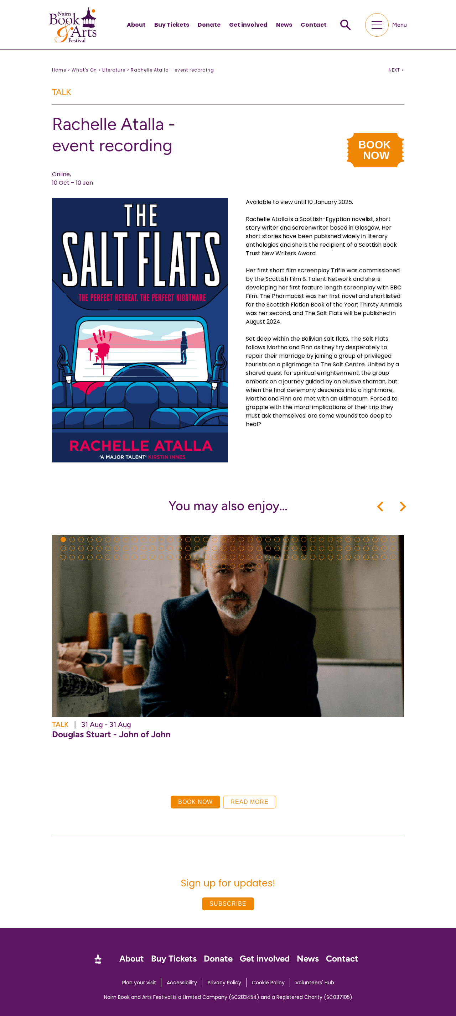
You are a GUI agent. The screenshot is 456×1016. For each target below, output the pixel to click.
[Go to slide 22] (250, 539)
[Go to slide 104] (303, 557)
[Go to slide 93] (205, 557)
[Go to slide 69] (330, 548)
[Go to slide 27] (294, 539)
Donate (209, 25)
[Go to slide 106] (321, 557)
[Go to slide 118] (223, 566)
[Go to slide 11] (152, 539)
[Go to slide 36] (375, 539)
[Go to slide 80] (90, 557)
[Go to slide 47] (134, 548)
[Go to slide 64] (286, 548)
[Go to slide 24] (268, 539)
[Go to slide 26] (286, 539)
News (284, 25)
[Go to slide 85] (134, 557)
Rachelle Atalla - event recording (172, 70)
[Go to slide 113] (384, 557)
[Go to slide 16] (197, 539)
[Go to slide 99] (259, 557)
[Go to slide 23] (259, 539)
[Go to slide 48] (143, 548)
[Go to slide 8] (125, 539)
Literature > (115, 70)
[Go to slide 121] (250, 566)
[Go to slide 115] (197, 566)
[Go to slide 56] (214, 548)
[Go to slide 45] (116, 548)
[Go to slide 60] (250, 548)
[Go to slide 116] (205, 566)
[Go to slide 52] (179, 548)
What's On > (86, 70)
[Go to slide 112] (375, 557)
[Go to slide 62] (268, 548)
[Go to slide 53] (188, 548)
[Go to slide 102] (286, 557)
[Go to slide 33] (348, 539)
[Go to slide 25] (277, 539)
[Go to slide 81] (99, 557)
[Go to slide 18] (214, 539)
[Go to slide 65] (294, 548)
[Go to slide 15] (188, 539)
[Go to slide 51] (170, 548)
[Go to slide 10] (143, 539)
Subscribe (228, 904)
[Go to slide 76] (392, 548)
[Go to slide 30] (321, 539)
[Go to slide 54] (197, 548)
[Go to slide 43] (99, 548)
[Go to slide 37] (384, 539)
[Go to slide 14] (179, 539)
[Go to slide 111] (366, 557)
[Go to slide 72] (357, 548)
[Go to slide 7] (116, 539)
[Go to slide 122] (259, 566)
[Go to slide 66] (303, 548)
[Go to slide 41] (81, 548)
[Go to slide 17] (205, 539)
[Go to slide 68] (321, 548)
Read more (249, 802)
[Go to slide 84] (125, 557)
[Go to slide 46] (125, 548)
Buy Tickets (171, 25)
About (136, 25)
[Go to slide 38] (392, 539)
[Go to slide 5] (99, 539)
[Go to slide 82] (107, 557)
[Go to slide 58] (232, 548)
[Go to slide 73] (366, 548)
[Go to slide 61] (259, 548)
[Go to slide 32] (339, 539)
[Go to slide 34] (357, 539)
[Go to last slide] (380, 506)
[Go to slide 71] (348, 548)
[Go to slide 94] (214, 557)
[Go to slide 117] (214, 566)
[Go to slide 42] (90, 548)
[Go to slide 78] (72, 557)
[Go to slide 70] (339, 548)
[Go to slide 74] (375, 548)
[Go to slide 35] (366, 539)
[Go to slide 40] (72, 548)
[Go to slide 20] (232, 539)
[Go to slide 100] (268, 557)
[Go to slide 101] (277, 557)
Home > (61, 70)
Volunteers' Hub (314, 982)
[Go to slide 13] (170, 539)
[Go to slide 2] (72, 539)
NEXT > (396, 70)
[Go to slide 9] (134, 539)
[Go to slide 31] (330, 539)
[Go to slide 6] (107, 539)
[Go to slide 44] (107, 548)
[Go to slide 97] (241, 557)
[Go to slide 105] (312, 557)
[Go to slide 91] (188, 557)
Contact (314, 25)
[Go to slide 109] (348, 557)
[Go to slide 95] (223, 557)
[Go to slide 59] (241, 548)
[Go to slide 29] (312, 539)
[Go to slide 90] (179, 557)
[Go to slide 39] (63, 548)
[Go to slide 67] (312, 548)
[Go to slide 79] (81, 557)
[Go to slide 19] (223, 539)
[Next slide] (402, 506)
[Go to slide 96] (232, 557)
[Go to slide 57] (223, 548)
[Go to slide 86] (143, 557)
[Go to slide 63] (277, 548)
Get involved (248, 25)
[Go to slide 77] (63, 557)
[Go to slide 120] (241, 566)
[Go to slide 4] (90, 539)
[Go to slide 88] (161, 557)
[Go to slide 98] (250, 557)
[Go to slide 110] (357, 557)
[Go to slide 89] (170, 557)
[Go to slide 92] (197, 557)
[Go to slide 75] (384, 548)
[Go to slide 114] (392, 557)
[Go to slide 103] (294, 557)
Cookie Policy (268, 982)
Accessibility (182, 982)
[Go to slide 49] (152, 548)
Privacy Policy (224, 982)
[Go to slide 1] (63, 539)
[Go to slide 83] (116, 557)
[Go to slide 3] (81, 539)
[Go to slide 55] (205, 548)
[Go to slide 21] (241, 539)
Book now (195, 802)
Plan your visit (139, 982)
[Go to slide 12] (161, 539)
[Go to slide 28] (303, 539)
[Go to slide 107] (330, 557)
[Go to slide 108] (339, 557)
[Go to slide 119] (232, 566)
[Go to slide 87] (152, 557)
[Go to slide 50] (161, 548)
